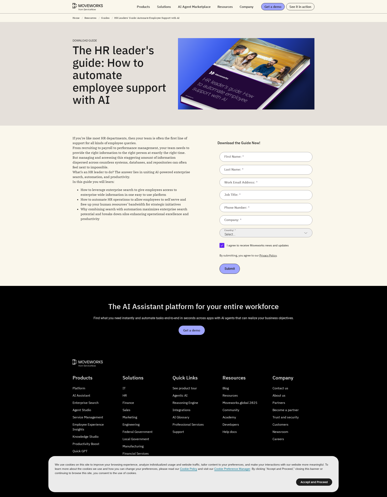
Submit (230, 269)
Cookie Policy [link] (188, 468)
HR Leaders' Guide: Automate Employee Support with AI (146, 17)
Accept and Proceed (314, 482)
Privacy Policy (268, 255)
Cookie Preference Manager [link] (232, 468)
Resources (90, 17)
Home (76, 17)
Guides (105, 17)
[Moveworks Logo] (88, 6)
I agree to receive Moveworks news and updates (258, 245)
